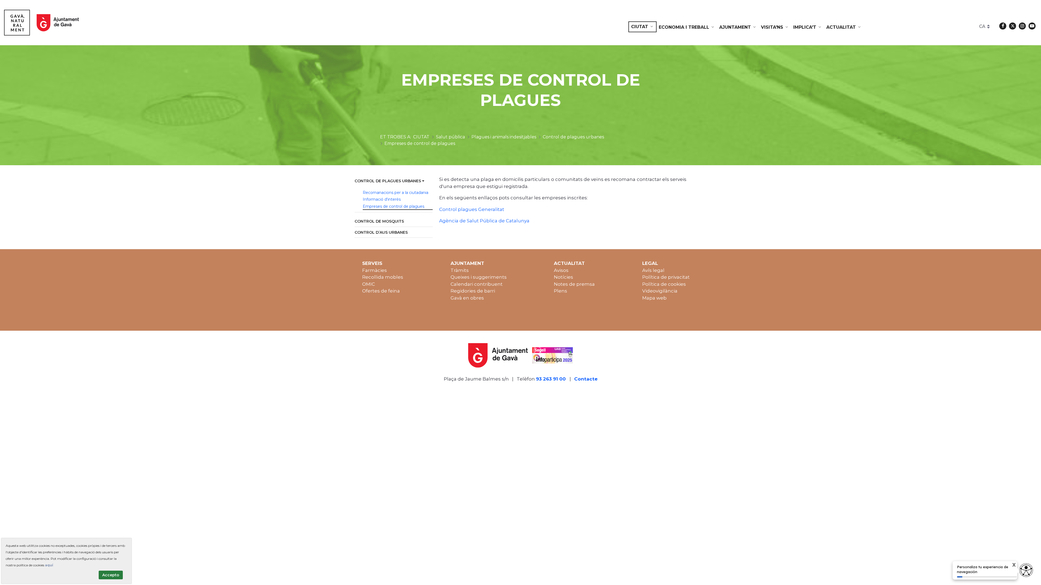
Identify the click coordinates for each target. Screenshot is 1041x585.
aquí (49, 565)
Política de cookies (664, 284)
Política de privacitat (666, 277)
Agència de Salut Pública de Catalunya (485, 220)
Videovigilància (659, 291)
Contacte (585, 379)
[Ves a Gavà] (41, 22)
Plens (560, 291)
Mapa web (654, 298)
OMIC (368, 284)
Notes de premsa (574, 284)
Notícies (563, 277)
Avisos (561, 270)
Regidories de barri (473, 291)
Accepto (110, 575)
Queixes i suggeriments (479, 277)
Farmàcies (374, 270)
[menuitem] (642, 26)
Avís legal (653, 270)
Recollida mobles (382, 277)
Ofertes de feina (381, 291)
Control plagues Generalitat (471, 209)
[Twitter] (1012, 26)
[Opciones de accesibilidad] (1026, 570)
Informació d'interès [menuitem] (382, 199)
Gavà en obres (467, 298)
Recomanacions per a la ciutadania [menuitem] (395, 192)
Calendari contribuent (477, 284)
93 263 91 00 (551, 379)
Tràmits (460, 270)
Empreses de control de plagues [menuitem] (393, 206)
